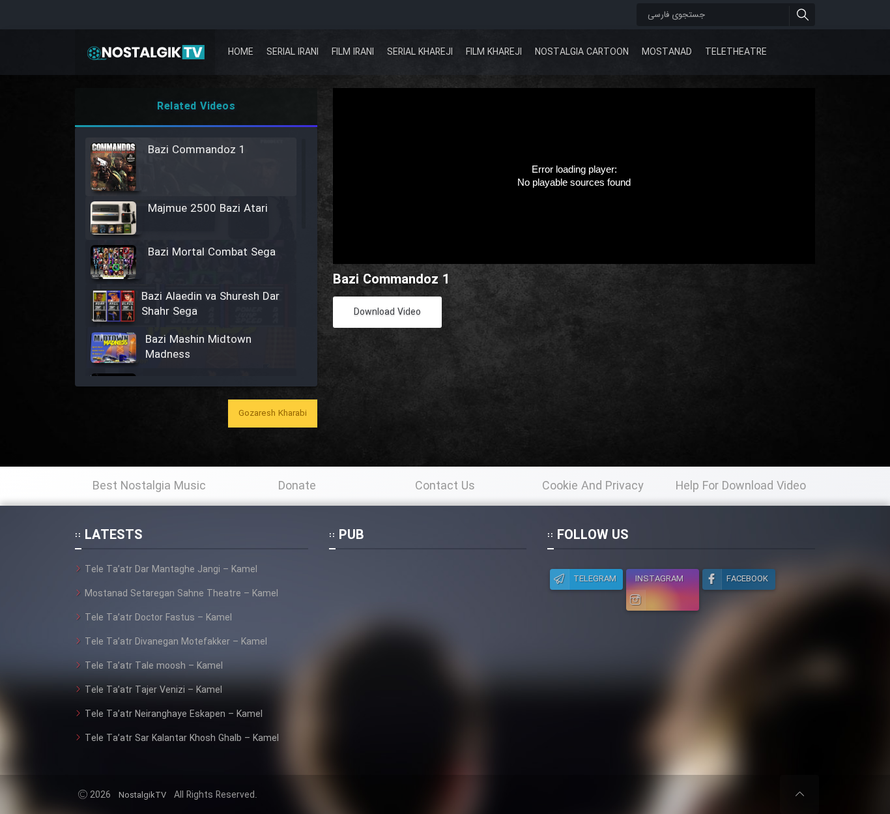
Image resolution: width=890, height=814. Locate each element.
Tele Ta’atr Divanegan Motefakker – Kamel (176, 642)
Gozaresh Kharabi (272, 413)
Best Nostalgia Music (149, 486)
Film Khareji (494, 52)
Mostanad (667, 52)
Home (240, 52)
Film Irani (353, 52)
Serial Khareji (420, 52)
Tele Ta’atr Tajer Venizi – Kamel (153, 690)
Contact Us (445, 486)
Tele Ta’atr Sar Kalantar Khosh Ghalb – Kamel (182, 738)
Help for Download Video (741, 486)
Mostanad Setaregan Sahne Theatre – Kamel (181, 594)
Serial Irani (292, 52)
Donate (297, 486)
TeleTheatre (736, 52)
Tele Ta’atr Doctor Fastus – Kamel (158, 618)
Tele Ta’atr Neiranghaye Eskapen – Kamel (174, 714)
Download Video (387, 312)
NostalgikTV (142, 795)
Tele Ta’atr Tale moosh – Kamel (154, 666)
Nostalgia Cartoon (582, 52)
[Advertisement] (427, 643)
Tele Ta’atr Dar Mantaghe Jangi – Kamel (171, 569)
